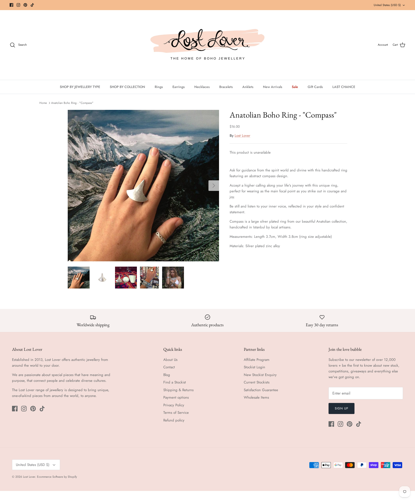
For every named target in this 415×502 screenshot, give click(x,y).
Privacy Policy (173, 405)
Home (43, 103)
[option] (143, 185)
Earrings (178, 86)
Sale (295, 86)
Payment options (176, 397)
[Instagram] (18, 5)
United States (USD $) (387, 5)
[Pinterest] (25, 5)
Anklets (247, 86)
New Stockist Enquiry (260, 374)
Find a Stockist (174, 382)
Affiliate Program (256, 359)
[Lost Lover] (207, 45)
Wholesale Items (256, 397)
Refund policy (173, 420)
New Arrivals (272, 86)
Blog (166, 374)
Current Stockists (256, 382)
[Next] (213, 185)
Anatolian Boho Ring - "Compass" (72, 103)
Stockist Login (254, 367)
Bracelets (226, 86)
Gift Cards (315, 86)
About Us (170, 359)
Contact (169, 367)
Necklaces (202, 86)
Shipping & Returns (178, 390)
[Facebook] (11, 5)
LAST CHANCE (343, 86)
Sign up (341, 408)
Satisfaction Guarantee (261, 390)
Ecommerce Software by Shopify (57, 477)
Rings (159, 86)
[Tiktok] (32, 5)
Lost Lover (242, 135)
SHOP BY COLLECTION (127, 86)
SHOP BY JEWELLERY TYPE (80, 86)
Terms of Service (176, 412)
